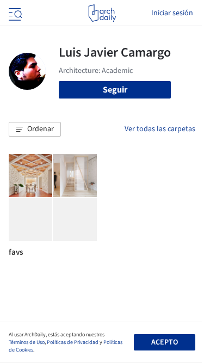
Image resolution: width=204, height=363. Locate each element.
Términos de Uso (27, 342)
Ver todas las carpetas (160, 129)
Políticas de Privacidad (72, 342)
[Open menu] (14, 13)
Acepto (164, 342)
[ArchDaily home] (102, 13)
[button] (35, 129)
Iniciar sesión (172, 13)
